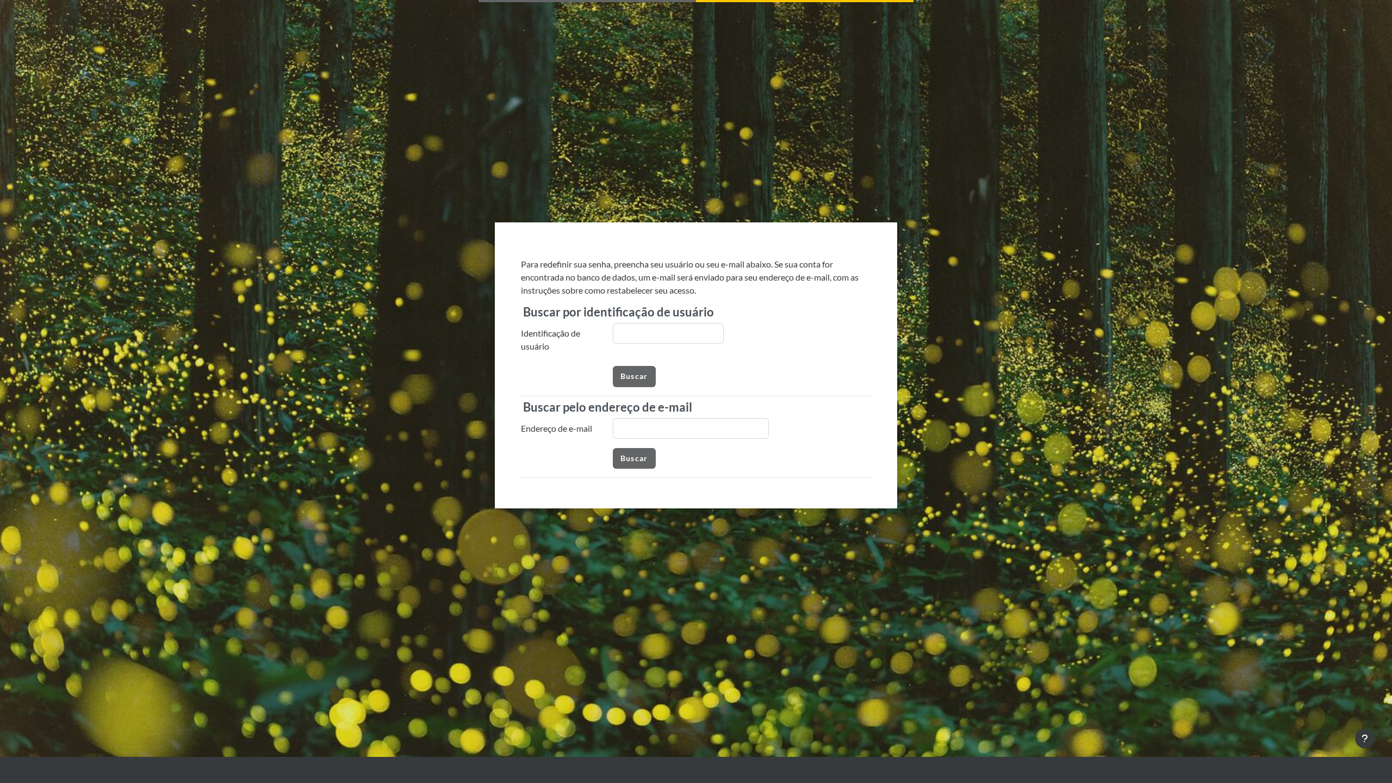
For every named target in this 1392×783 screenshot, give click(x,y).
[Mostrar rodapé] (1365, 738)
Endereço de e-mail (556, 428)
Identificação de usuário (550, 339)
